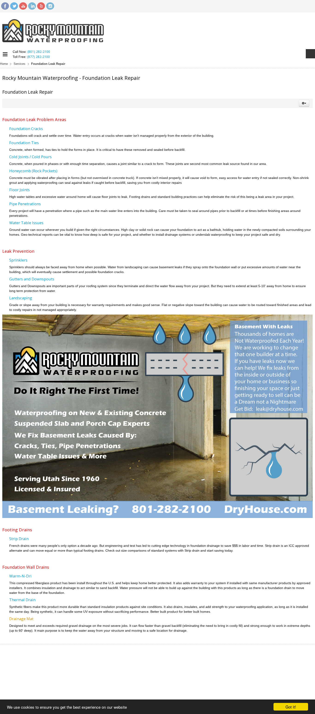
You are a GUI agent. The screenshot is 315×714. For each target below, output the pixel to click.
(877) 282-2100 (38, 56)
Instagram (50, 6)
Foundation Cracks (26, 128)
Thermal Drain (22, 599)
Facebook (5, 6)
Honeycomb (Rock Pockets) (33, 170)
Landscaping (20, 297)
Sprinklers (18, 260)
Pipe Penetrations (25, 203)
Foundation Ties (24, 142)
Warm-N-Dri (20, 576)
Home (4, 63)
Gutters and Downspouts (31, 279)
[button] (304, 103)
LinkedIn (32, 6)
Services (19, 63)
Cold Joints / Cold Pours (30, 156)
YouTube (23, 6)
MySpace (41, 6)
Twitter (14, 6)
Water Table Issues (26, 222)
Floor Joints (19, 189)
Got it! (290, 707)
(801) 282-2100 (38, 51)
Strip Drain (19, 538)
